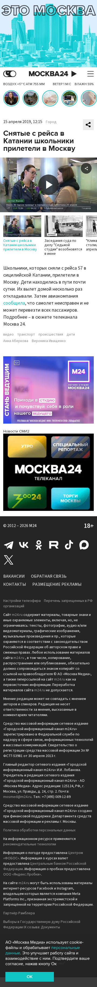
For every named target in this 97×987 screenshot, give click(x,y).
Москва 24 (48, 74)
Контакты (14, 584)
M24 (33, 526)
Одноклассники (38, 544)
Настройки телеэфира (22, 601)
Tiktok (69, 544)
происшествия (51, 334)
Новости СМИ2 (16, 431)
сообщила (14, 303)
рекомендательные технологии (29, 844)
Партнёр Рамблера (19, 913)
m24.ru (17, 615)
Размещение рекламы (57, 584)
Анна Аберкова (15, 341)
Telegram (8, 544)
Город (51, 122)
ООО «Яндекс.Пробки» (22, 874)
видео (8, 334)
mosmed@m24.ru (17, 797)
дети (71, 334)
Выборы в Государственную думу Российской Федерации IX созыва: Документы (41, 924)
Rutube (53, 544)
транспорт (26, 334)
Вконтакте (23, 544)
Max (84, 544)
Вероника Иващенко (49, 341)
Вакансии (14, 576)
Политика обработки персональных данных (39, 830)
